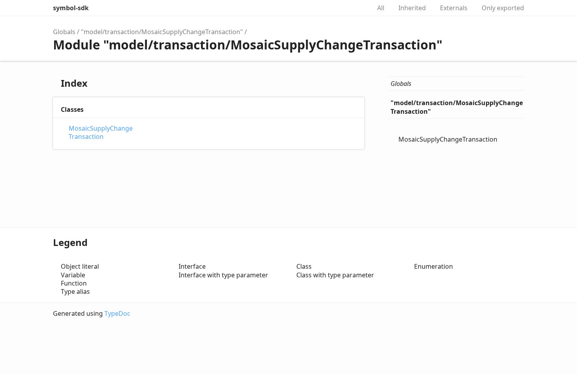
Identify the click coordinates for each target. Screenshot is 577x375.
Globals (64, 31)
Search (357, 8)
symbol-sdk (71, 8)
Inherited (412, 8)
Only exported (503, 8)
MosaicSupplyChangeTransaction (101, 132)
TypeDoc (117, 313)
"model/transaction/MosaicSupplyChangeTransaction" (162, 31)
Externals (453, 8)
